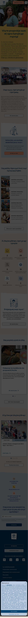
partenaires (9, 584)
